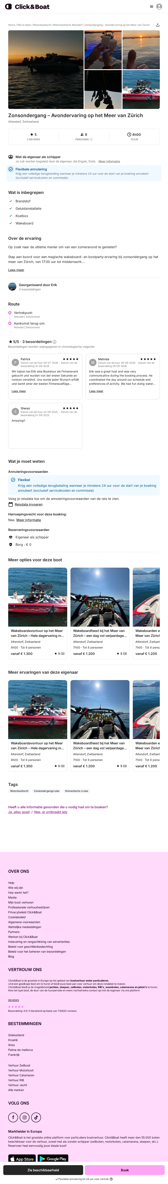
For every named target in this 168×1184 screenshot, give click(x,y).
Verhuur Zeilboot (19, 1065)
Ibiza (11, 1045)
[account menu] (159, 6)
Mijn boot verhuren (20, 902)
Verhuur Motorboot (21, 1070)
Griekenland (16, 1035)
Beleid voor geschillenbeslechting (30, 946)
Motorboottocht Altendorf (67, 24)
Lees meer (16, 270)
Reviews (13, 1000)
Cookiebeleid (17, 917)
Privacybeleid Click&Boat (25, 912)
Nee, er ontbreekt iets (50, 812)
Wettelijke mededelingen (24, 927)
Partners (13, 932)
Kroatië (13, 1040)
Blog (11, 956)
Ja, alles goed (19, 812)
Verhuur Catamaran (21, 1075)
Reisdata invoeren (29, 504)
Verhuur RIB (16, 1080)
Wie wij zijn (15, 887)
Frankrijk (14, 1054)
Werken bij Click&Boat (23, 936)
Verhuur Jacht (17, 1085)
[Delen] (158, 25)
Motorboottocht (42, 24)
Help (11, 882)
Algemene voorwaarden (24, 922)
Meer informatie (28, 520)
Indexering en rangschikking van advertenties (39, 941)
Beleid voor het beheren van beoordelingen (37, 951)
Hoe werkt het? (18, 892)
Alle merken (16, 1090)
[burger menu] (152, 7)
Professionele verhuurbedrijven (29, 907)
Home (11, 24)
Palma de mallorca (20, 1050)
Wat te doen (24, 24)
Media (12, 897)
